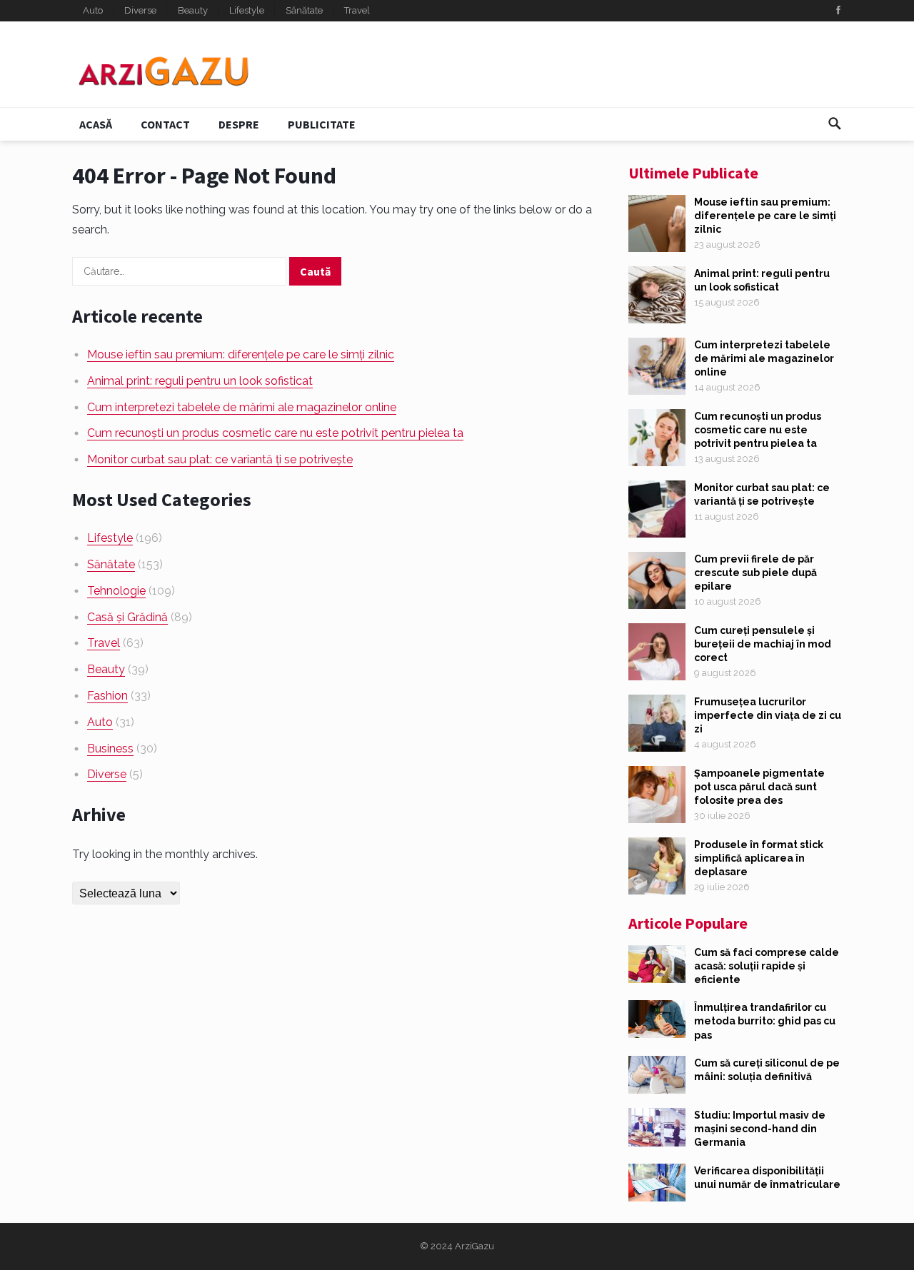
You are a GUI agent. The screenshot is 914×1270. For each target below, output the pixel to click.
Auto (93, 10)
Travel (357, 10)
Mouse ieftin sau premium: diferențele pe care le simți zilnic (240, 354)
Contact (165, 124)
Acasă (95, 124)
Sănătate (304, 10)
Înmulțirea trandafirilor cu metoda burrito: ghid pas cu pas (764, 1021)
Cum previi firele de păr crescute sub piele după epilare (755, 572)
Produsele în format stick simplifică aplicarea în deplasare (758, 858)
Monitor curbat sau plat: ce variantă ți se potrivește (220, 459)
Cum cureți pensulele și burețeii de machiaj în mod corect (762, 644)
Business (110, 748)
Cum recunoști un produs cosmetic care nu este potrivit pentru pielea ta (275, 433)
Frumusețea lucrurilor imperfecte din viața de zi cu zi (767, 715)
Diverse (140, 10)
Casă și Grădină (127, 617)
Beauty (193, 10)
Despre (239, 124)
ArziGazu (474, 1246)
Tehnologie (116, 591)
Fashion (107, 695)
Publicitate (322, 124)
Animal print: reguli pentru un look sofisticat (200, 381)
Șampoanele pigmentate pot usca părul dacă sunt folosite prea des (759, 786)
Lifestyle (246, 10)
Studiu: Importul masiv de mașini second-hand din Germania (759, 1128)
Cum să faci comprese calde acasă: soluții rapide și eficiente (766, 966)
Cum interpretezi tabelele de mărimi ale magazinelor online (241, 407)
